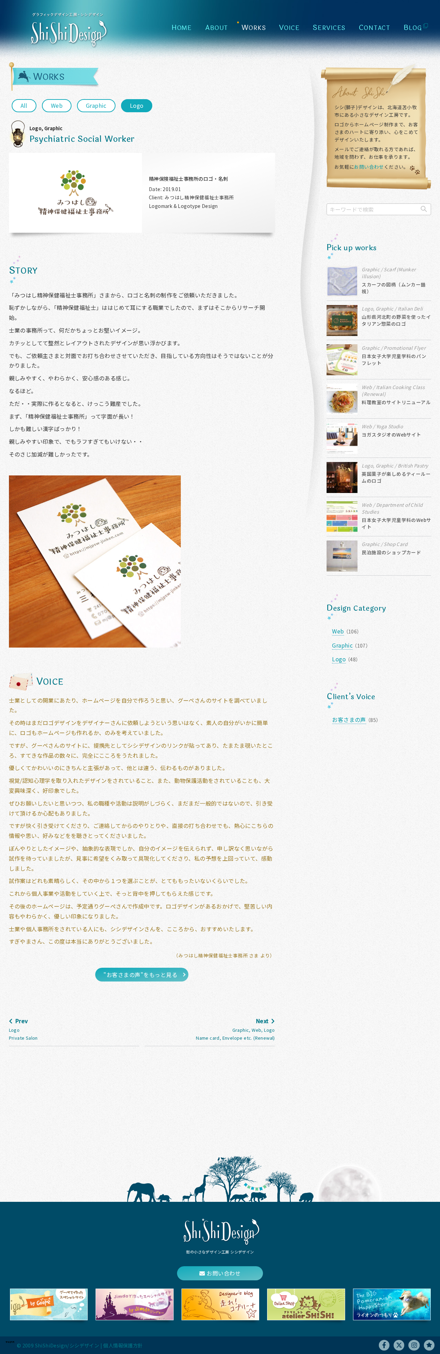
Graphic (96, 105)
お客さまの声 (349, 719)
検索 (424, 208)
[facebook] (384, 1345)
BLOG (413, 27)
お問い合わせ (369, 166)
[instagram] (414, 1345)
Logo (137, 105)
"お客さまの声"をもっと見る (140, 974)
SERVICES (329, 27)
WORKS (253, 27)
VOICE (289, 27)
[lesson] (429, 1345)
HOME (182, 27)
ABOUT (216, 27)
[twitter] (399, 1345)
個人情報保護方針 (123, 1345)
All (24, 105)
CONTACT (374, 27)
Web (57, 105)
